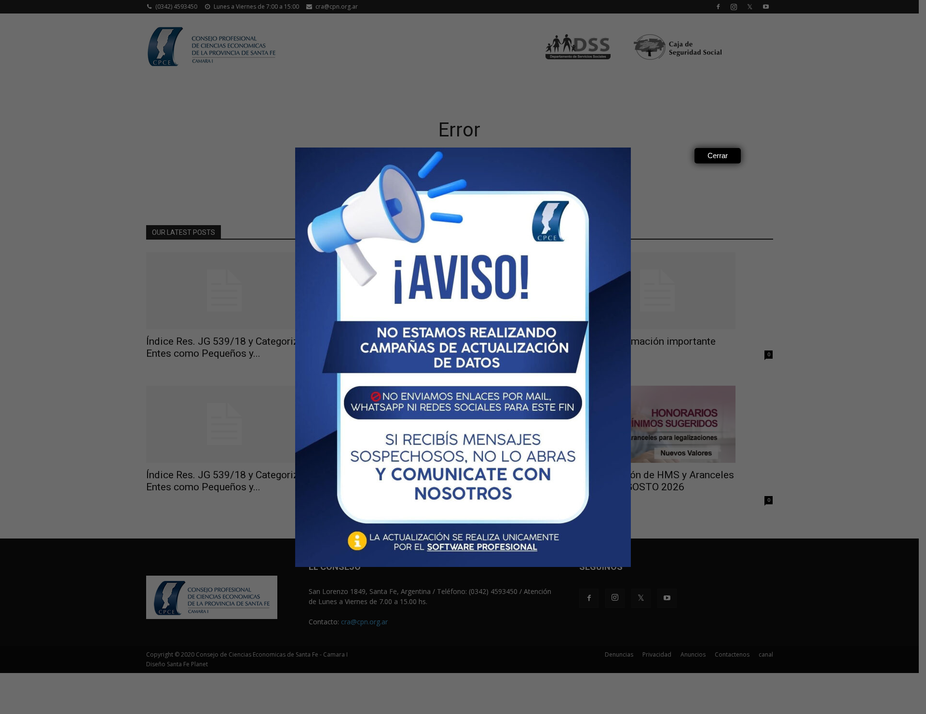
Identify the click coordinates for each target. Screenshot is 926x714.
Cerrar (718, 155)
